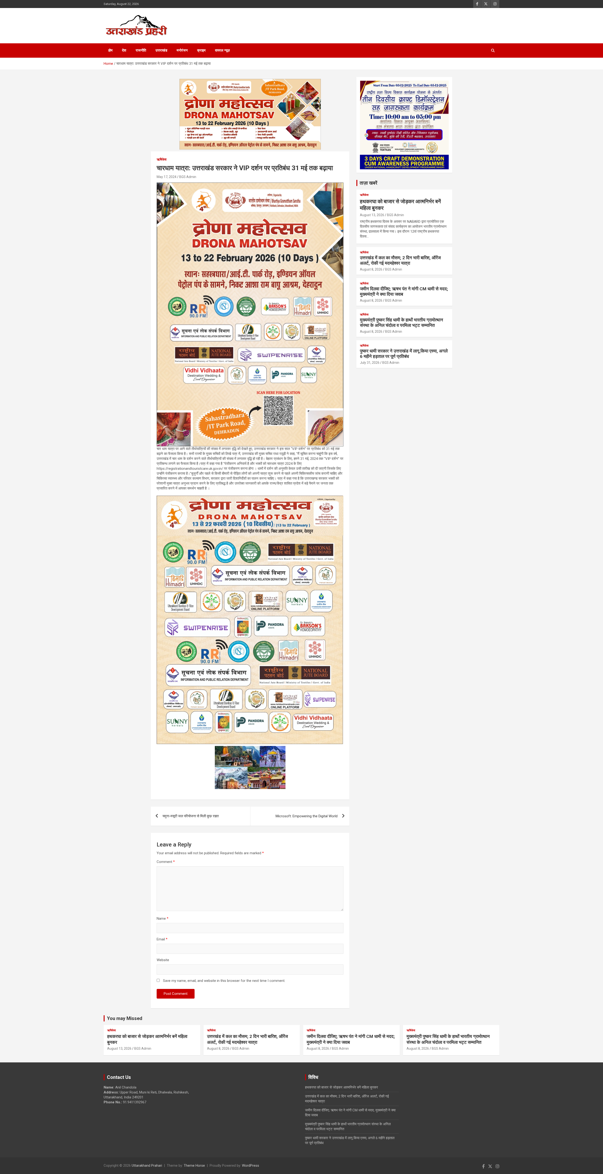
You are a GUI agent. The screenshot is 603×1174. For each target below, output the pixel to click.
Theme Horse (194, 1165)
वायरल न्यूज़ (222, 50)
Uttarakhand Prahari (147, 1165)
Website (163, 960)
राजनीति (141, 50)
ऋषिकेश (162, 159)
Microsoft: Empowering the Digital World (307, 816)
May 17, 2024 (166, 177)
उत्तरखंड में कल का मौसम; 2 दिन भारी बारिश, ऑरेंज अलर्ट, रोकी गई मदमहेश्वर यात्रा (400, 260)
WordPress (250, 1165)
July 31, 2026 (369, 362)
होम (110, 50)
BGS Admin (187, 177)
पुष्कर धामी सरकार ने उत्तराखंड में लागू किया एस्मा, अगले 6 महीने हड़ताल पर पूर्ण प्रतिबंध (404, 353)
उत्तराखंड (161, 50)
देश (124, 50)
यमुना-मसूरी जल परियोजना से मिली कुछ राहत (191, 816)
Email (162, 939)
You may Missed (124, 1018)
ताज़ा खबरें (368, 183)
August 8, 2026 (371, 269)
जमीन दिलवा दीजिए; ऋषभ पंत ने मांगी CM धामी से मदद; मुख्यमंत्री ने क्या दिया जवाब (404, 291)
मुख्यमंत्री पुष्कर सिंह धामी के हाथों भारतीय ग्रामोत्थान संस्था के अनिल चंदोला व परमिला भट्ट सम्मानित (401, 322)
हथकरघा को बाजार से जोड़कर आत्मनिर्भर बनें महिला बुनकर (341, 1087)
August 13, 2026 (372, 215)
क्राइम (201, 50)
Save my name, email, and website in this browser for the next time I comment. (224, 981)
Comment (166, 862)
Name (162, 918)
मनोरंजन (182, 50)
